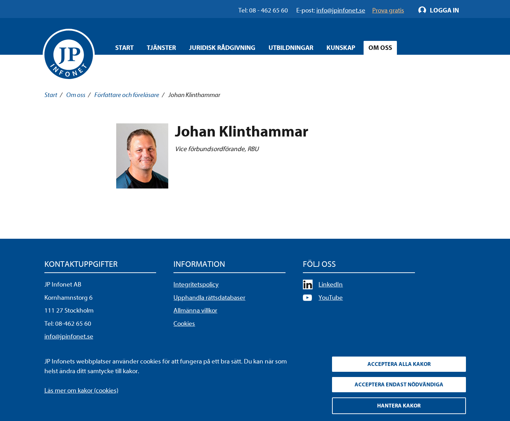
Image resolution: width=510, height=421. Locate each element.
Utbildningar (291, 48)
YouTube (330, 297)
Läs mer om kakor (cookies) (81, 390)
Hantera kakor (398, 406)
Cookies (184, 323)
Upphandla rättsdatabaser (209, 297)
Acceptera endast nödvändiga (399, 384)
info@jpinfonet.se (68, 336)
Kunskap (340, 48)
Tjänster (161, 48)
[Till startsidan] (69, 55)
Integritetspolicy (196, 284)
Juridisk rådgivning (222, 48)
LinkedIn (330, 284)
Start (124, 48)
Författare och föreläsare (126, 95)
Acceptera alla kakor (399, 364)
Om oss (380, 48)
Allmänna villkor (195, 310)
